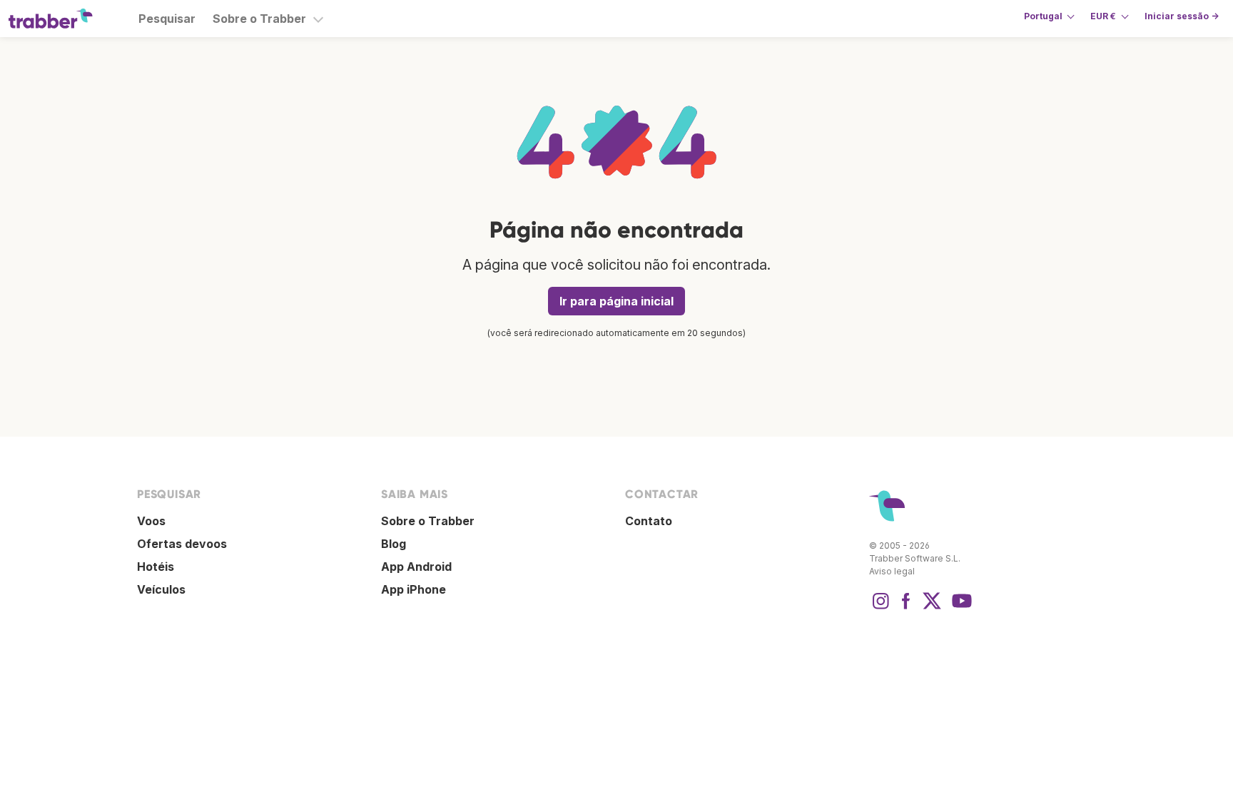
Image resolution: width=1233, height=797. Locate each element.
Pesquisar (167, 18)
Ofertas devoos (182, 544)
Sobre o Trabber (259, 18)
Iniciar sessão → (1182, 16)
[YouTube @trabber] (959, 608)
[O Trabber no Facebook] (906, 608)
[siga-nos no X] (931, 608)
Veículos (161, 589)
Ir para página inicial (616, 301)
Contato (648, 521)
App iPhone (413, 589)
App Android (416, 566)
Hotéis (155, 566)
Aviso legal (892, 571)
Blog (393, 544)
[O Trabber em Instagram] (880, 608)
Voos (151, 521)
